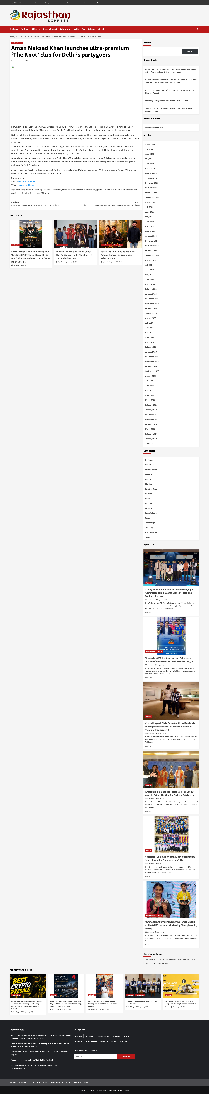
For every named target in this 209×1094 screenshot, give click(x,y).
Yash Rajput (16, 265)
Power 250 (149, 508)
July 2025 (149, 207)
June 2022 (149, 385)
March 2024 (150, 284)
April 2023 (149, 337)
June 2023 (149, 328)
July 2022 (149, 381)
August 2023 (150, 318)
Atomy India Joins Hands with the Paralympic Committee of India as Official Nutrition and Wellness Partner (169, 593)
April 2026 (149, 164)
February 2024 (151, 289)
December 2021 (151, 414)
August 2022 (150, 376)
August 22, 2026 (28, 1012)
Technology (150, 523)
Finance (148, 474)
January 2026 (151, 178)
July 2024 (149, 265)
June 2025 (149, 212)
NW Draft (149, 503)
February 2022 (151, 405)
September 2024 (152, 255)
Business (29, 3)
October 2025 (151, 192)
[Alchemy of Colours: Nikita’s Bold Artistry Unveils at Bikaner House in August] (104, 986)
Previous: (35, 204)
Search (147, 42)
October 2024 (151, 250)
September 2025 (152, 197)
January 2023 (151, 352)
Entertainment (58, 3)
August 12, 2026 (162, 665)
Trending (149, 527)
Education (70, 3)
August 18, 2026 (117, 262)
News (147, 498)
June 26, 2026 (161, 932)
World (98, 3)
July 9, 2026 (160, 864)
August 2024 (150, 260)
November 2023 (152, 303)
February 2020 (151, 434)
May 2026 (149, 159)
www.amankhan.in (26, 184)
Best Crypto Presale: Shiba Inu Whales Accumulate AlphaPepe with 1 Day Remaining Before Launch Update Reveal (170, 70)
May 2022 (149, 390)
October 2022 (151, 366)
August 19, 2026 (28, 265)
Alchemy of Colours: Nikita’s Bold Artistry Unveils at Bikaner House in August (170, 91)
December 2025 (151, 183)
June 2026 (149, 154)
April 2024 (149, 279)
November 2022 (152, 361)
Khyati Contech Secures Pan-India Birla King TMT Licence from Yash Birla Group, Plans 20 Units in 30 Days (171, 81)
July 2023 (149, 323)
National (38, 3)
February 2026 (151, 173)
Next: (111, 204)
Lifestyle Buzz (151, 489)
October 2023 (151, 308)
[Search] (197, 29)
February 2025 (151, 231)
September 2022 (152, 371)
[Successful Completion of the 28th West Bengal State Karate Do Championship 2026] (171, 834)
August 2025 (150, 202)
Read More (148, 612)
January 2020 (151, 439)
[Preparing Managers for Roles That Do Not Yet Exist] (143, 986)
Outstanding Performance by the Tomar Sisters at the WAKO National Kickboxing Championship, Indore (171, 925)
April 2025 (149, 221)
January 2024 (151, 294)
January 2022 (151, 410)
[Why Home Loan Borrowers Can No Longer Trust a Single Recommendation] (181, 986)
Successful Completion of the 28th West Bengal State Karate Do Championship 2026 (170, 858)
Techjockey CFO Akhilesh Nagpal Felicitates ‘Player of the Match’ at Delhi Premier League (169, 659)
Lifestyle (47, 3)
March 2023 (150, 342)
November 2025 (152, 188)
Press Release (88, 3)
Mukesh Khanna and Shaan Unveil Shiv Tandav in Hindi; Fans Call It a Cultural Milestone (74, 255)
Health (78, 3)
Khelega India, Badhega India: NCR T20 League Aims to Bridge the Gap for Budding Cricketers (169, 793)
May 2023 (149, 332)
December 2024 (151, 241)
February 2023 (151, 347)
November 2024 (152, 246)
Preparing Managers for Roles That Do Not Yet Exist (166, 101)
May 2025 (149, 217)
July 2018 (149, 443)
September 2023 (152, 313)
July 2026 (149, 149)
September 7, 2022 (22, 61)
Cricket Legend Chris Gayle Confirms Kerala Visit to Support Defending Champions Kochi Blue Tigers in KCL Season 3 (171, 727)
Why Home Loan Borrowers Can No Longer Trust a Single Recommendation (168, 109)
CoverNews (112, 1090)
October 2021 (151, 424)
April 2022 (149, 395)
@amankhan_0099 (26, 181)
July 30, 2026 (161, 799)
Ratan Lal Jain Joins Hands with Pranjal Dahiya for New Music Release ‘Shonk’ (118, 255)
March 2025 (150, 226)
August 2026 (150, 144)
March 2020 (150, 429)
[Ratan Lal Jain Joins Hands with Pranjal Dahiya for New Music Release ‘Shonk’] (120, 234)
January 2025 (151, 236)
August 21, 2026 (162, 600)
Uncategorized (151, 532)
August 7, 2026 (161, 734)
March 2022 (150, 400)
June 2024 (149, 270)
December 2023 (151, 299)
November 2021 (152, 419)
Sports (148, 518)
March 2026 (150, 168)
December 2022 (151, 357)
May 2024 (149, 275)
